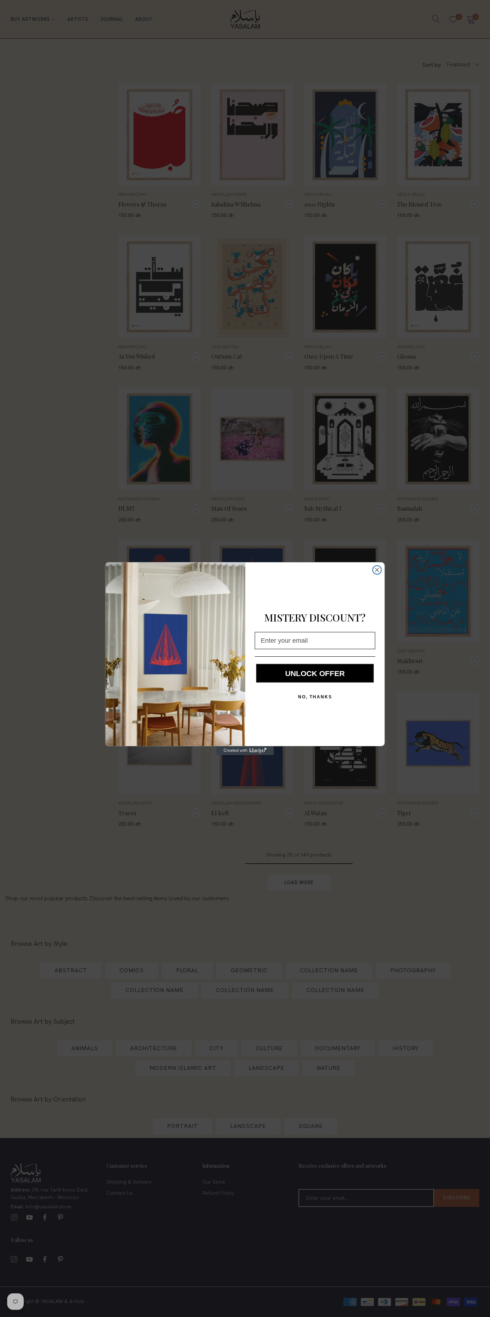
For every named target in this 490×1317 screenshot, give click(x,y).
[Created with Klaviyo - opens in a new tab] (245, 750)
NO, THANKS (315, 696)
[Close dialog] (377, 570)
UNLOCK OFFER (315, 673)
